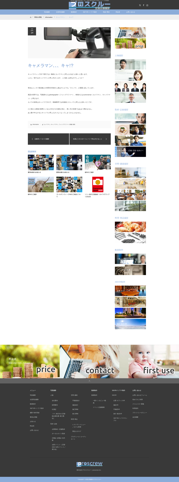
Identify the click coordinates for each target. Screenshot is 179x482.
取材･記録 (53, 424)
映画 (74, 124)
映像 (71, 124)
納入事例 (75, 414)
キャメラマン (54, 124)
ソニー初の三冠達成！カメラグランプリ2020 (97, 195)
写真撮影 (47, 12)
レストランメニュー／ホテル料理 (78, 426)
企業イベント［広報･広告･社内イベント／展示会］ (59, 447)
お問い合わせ (34, 430)
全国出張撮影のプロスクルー (93, 479)
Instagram (147, 4)
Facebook (143, 4)
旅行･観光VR (117, 414)
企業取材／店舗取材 (58, 429)
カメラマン (47, 124)
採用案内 (55, 405)
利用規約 (135, 408)
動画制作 (74, 12)
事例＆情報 (33, 417)
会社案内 (55, 400)
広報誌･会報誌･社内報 (58, 439)
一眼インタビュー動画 (99, 402)
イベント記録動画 (99, 407)
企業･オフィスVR (119, 400)
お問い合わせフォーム (139, 395)
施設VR (115, 405)
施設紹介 (75, 405)
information (106, 29)
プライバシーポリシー (139, 412)
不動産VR (116, 409)
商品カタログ (76, 431)
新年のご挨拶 (89, 172)
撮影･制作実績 (34, 412)
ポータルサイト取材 (58, 433)
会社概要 (135, 417)
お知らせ (33, 421)
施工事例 (75, 409)
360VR (114, 395)
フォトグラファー (64, 124)
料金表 (118, 12)
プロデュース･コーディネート (78, 438)
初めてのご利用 (137, 399)
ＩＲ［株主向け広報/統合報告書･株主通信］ (58, 416)
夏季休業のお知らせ (34, 172)
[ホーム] (30, 15)
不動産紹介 (76, 400)
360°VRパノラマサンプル (120, 419)
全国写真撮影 (60, 12)
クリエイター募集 (138, 404)
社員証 (54, 409)
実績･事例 (106, 12)
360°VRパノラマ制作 (90, 12)
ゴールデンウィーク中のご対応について (68, 195)
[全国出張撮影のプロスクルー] (89, 5)
